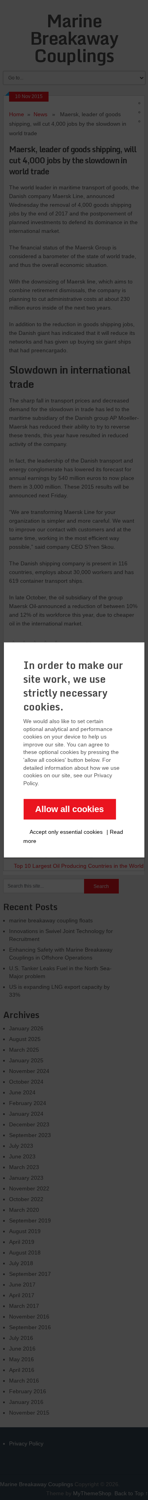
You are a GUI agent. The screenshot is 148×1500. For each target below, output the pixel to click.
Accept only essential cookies (66, 832)
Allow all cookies (69, 809)
